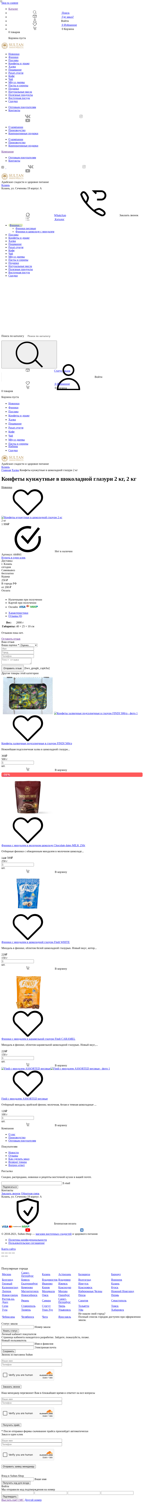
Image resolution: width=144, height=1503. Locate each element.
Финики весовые (25, 228)
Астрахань (64, 1274)
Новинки (13, 53)
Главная (6, 470)
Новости (13, 1152)
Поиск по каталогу (12, 335)
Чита (45, 1316)
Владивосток (50, 1279)
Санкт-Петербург (27, 1274)
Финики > (15, 225)
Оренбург (64, 1295)
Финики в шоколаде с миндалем (34, 231)
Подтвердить (10, 1496)
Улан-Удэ (47, 1309)
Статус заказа (62, 370)
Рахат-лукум (15, 72)
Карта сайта (8, 1248)
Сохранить (8, 1351)
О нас (11, 1134)
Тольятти (83, 1305)
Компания (7, 151)
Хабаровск (117, 1309)
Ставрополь (28, 1305)
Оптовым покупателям (22, 107)
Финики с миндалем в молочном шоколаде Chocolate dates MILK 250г (43, 845)
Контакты (14, 110)
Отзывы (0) (15, 616)
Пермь (115, 1295)
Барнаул (116, 1274)
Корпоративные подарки (23, 133)
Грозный (7, 1283)
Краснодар (64, 1287)
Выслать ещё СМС (12, 1499)
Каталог (13, 8)
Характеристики (18, 612)
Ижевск (63, 1283)
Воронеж (116, 1279)
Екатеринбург (29, 1283)
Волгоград (84, 1279)
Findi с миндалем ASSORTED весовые (24, 1098)
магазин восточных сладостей (54, 1233)
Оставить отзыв (10, 638)
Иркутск (83, 1283)
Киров (46, 1287)
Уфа (80, 1309)
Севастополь (118, 1300)
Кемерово (27, 1287)
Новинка (6, 487)
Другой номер (33, 1499)
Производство (16, 130)
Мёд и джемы (16, 82)
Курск (114, 1287)
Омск (45, 1295)
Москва (6, 1274)
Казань (5, 185)
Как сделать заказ (18, 1158)
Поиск (65, 12)
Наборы (13, 446)
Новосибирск (29, 1295)
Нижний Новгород (122, 1291)
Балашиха (84, 1274)
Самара (46, 1300)
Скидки (13, 101)
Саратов (83, 1300)
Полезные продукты (20, 94)
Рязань (25, 1300)
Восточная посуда (19, 98)
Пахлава (13, 60)
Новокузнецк (10, 1295)
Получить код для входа (16, 1483)
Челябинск (27, 1316)
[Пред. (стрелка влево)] (2, 1256)
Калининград (10, 1287)
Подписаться (10, 1187)
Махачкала (48, 1291)
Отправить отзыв (13, 668)
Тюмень (26, 1309)
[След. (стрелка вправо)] (6, 1256)
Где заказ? (67, 16)
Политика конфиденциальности (27, 1239)
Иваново (47, 1283)
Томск (115, 1305)
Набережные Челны (90, 1291)
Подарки (13, 88)
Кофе (11, 76)
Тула (4, 1309)
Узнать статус (10, 1330)
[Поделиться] (6, 1253)
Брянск (25, 1279)
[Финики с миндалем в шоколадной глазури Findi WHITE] (27, 912)
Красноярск (85, 1287)
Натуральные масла (20, 91)
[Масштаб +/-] (13, 1253)
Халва (12, 66)
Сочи (5, 1305)
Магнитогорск (30, 1291)
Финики (13, 57)
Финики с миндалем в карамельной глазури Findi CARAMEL (38, 1038)
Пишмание (15, 69)
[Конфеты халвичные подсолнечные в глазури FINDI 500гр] (69, 713)
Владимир (64, 1279)
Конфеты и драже (19, 63)
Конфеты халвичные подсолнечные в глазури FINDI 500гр (36, 743)
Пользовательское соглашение (26, 1242)
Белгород (7, 1279)
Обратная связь (30, 1193)
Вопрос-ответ (16, 1165)
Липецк (6, 1291)
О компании (15, 127)
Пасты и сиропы (18, 85)
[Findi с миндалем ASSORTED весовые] (55, 1068)
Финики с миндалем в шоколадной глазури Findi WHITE (35, 942)
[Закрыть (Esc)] (2, 1253)
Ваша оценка (10, 645)
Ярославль (64, 1316)
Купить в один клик (13, 557)
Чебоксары (8, 1316)
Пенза (82, 1295)
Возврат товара (17, 1161)
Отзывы (13, 1155)
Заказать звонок (10, 1193)
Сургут (46, 1305)
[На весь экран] (9, 1253)
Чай (10, 79)
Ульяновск (64, 1309)
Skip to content (9, 2)
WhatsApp (60, 215)
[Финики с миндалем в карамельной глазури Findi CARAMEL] (27, 1008)
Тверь (61, 1305)
